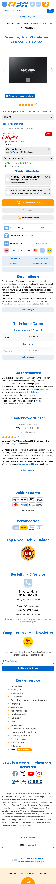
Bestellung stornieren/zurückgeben (29, 700)
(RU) (31, 428)
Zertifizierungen (18, 739)
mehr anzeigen (28, 310)
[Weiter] (52, 70)
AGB (13, 721)
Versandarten (17, 693)
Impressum (16, 718)
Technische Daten (41, 258)
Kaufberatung (17, 707)
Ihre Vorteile (17, 686)
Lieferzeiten (16, 697)
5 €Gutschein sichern (28, 668)
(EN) (24, 428)
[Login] (32, 4)
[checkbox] (8, 179)
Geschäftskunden (19, 714)
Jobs (20, 750)
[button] (32, 4)
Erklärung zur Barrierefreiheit (24, 732)
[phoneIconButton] (28, 582)
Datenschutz (17, 725)
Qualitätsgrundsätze (20, 735)
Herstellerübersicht (35, 392)
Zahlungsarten (17, 690)
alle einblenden (28, 432)
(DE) (18, 428)
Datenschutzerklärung (28, 464)
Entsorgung (16, 746)
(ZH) (38, 428)
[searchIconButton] (50, 11)
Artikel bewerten (28, 470)
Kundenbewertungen (41, 264)
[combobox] (28, 117)
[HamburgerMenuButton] (4, 4)
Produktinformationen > (13, 124)
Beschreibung (15, 258)
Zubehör (28, 269)
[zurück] (4, 70)
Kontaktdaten (17, 743)
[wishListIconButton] (38, 4)
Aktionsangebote (19, 711)
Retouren (15, 704)
